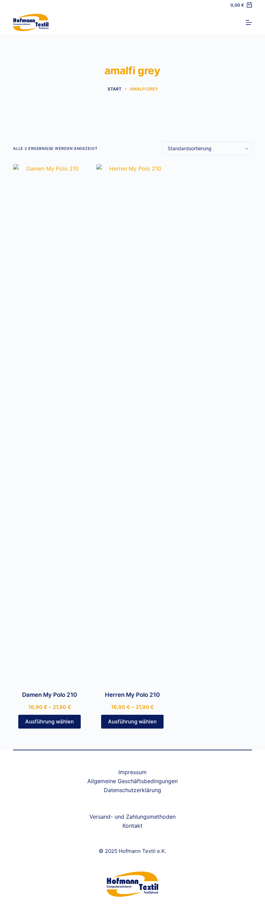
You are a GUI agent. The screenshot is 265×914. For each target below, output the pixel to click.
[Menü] (249, 22)
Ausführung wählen (49, 721)
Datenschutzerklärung (132, 790)
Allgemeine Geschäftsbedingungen (132, 781)
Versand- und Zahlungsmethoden (132, 816)
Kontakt (132, 825)
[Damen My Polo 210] (49, 423)
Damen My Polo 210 (49, 694)
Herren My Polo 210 (132, 694)
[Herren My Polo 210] (132, 423)
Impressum (132, 772)
